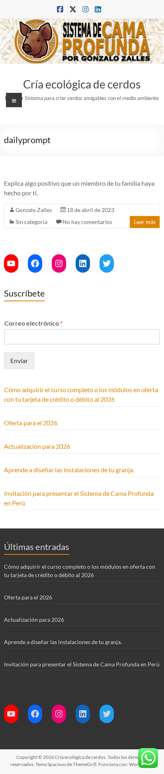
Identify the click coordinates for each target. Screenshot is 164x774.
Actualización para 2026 (37, 446)
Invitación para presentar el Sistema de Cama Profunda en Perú (82, 664)
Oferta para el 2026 (30, 422)
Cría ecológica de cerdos (82, 84)
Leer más (145, 221)
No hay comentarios (87, 221)
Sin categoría (31, 221)
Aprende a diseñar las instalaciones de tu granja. (69, 469)
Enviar (19, 360)
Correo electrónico (33, 323)
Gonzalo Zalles (34, 209)
